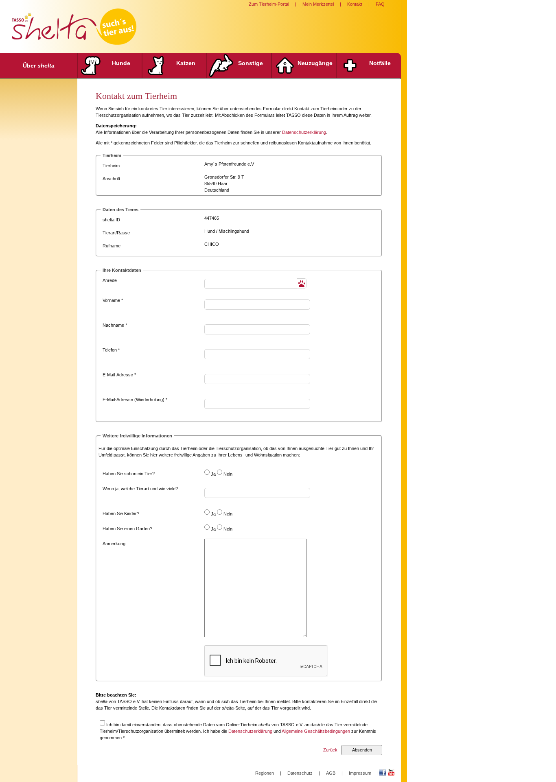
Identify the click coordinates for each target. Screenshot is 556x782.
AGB (330, 773)
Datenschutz (300, 773)
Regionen (264, 773)
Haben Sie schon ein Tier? (129, 473)
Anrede (110, 280)
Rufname (111, 245)
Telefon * (111, 349)
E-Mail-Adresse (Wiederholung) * (135, 399)
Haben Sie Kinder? (121, 513)
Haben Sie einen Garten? (127, 528)
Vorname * (113, 300)
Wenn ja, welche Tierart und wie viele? (140, 488)
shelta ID (111, 219)
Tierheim (111, 165)
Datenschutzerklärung (304, 132)
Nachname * (115, 325)
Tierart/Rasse (116, 232)
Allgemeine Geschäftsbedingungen (316, 731)
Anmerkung (114, 543)
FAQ (380, 4)
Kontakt (354, 4)
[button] (301, 283)
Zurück (330, 749)
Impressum (360, 773)
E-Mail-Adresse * (119, 374)
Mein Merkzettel (318, 4)
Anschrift (111, 178)
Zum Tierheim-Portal (269, 4)
